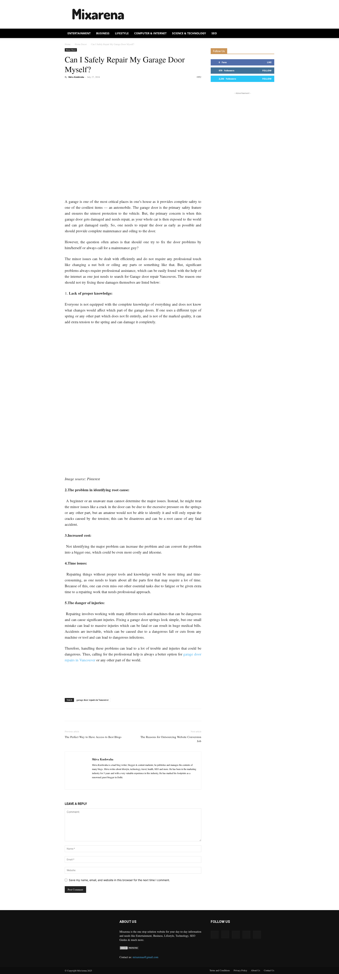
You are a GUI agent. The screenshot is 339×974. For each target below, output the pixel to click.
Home (67, 44)
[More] (105, 86)
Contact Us (269, 970)
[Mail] (109, 784)
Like (269, 62)
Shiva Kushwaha (76, 77)
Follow (267, 70)
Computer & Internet (150, 33)
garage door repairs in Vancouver (93, 700)
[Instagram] (225, 934)
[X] (78, 86)
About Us (255, 970)
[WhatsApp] (96, 86)
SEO (214, 33)
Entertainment (79, 33)
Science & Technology (189, 33)
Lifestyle (122, 33)
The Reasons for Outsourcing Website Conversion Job (170, 739)
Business (102, 33)
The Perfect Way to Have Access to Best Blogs (93, 737)
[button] (269, 33)
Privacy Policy (240, 970)
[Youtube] (257, 935)
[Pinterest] (87, 86)
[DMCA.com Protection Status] (129, 949)
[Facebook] (69, 86)
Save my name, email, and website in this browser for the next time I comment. (119, 880)
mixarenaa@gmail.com (145, 957)
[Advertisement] (202, 14)
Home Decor (81, 44)
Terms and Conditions (220, 970)
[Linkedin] (102, 784)
